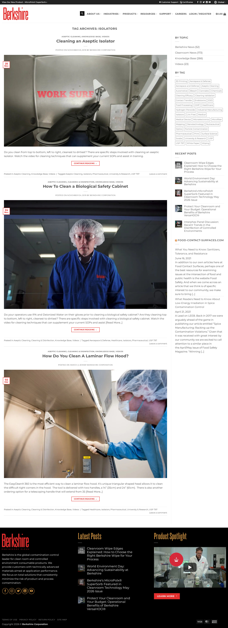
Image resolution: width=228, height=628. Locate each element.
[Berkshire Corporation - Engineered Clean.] (15, 13)
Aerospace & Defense (100, 340)
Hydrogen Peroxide (185, 110)
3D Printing (181, 81)
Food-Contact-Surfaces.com (201, 240)
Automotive (181, 91)
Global (220, 2)
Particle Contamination (196, 129)
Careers (181, 14)
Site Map (62, 620)
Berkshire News (184, 47)
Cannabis (204, 91)
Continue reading (85, 163)
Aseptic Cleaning (71, 36)
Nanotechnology (195, 124)
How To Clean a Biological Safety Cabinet (85, 186)
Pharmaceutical (100, 174)
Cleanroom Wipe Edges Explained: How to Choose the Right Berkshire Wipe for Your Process (203, 167)
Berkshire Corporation (102, 50)
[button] (221, 14)
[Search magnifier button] (82, 13)
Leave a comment (158, 174)
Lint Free (191, 114)
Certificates (187, 2)
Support (165, 14)
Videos (105, 36)
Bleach (193, 91)
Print (196, 133)
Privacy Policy (27, 620)
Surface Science (209, 133)
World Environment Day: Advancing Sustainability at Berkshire (201, 181)
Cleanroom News (185, 52)
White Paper (193, 143)
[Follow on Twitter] (204, 2)
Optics (179, 129)
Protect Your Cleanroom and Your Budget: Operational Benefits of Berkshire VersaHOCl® (202, 211)
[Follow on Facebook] (198, 2)
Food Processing (184, 105)
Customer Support (170, 2)
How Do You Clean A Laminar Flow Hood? (85, 356)
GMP (197, 105)
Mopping (180, 124)
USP (211, 138)
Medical (202, 114)
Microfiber (217, 119)
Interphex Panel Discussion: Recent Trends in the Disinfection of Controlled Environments (201, 226)
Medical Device (183, 119)
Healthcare (116, 340)
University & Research (119, 174)
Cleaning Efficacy (184, 95)
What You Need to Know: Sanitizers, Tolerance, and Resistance (197, 251)
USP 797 (135, 174)
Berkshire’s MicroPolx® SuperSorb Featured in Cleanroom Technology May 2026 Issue (201, 195)
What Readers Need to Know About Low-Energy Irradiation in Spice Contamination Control (197, 303)
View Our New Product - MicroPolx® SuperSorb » (24, 2)
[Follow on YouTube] (210, 2)
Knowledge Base (91, 36)
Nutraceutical (212, 124)
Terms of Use (9, 620)
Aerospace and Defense (187, 86)
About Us (93, 14)
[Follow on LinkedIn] (207, 2)
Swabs (179, 138)
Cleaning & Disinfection (81, 182)
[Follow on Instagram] (201, 2)
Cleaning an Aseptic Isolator (85, 41)
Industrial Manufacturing (210, 110)
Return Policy (47, 620)
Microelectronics (201, 119)
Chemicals (216, 91)
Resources (148, 14)
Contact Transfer (184, 100)
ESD (210, 100)
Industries (111, 14)
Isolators (87, 174)
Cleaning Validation (205, 95)
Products (129, 14)
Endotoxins (200, 100)
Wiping (205, 143)
